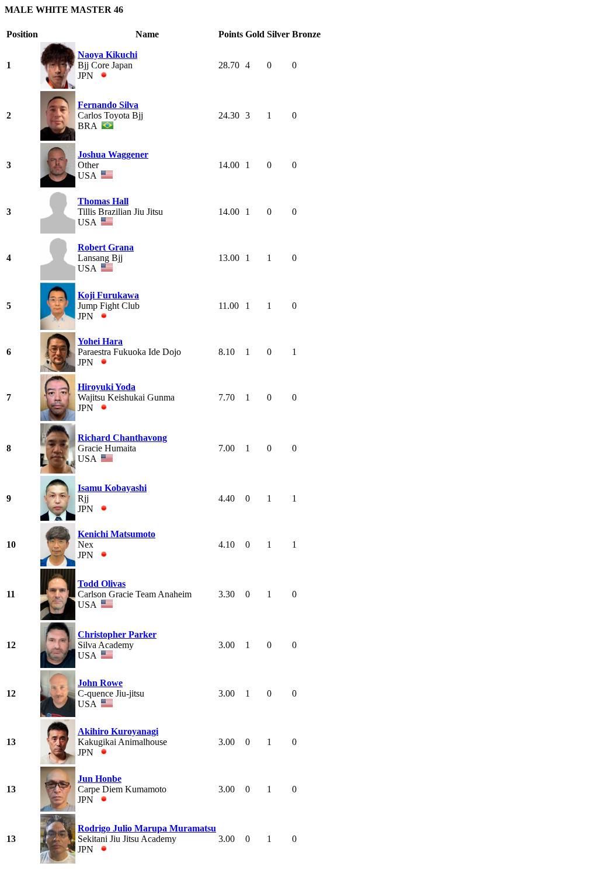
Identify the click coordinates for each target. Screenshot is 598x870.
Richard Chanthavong (122, 438)
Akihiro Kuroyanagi (118, 731)
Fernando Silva (108, 105)
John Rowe (100, 683)
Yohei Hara (100, 341)
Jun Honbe (99, 779)
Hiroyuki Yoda (106, 387)
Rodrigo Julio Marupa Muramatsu (147, 828)
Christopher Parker (117, 634)
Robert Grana (106, 247)
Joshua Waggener (113, 154)
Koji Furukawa (108, 295)
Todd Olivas (102, 584)
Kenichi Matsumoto (116, 534)
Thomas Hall (103, 201)
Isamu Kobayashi (112, 488)
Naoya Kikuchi (107, 55)
